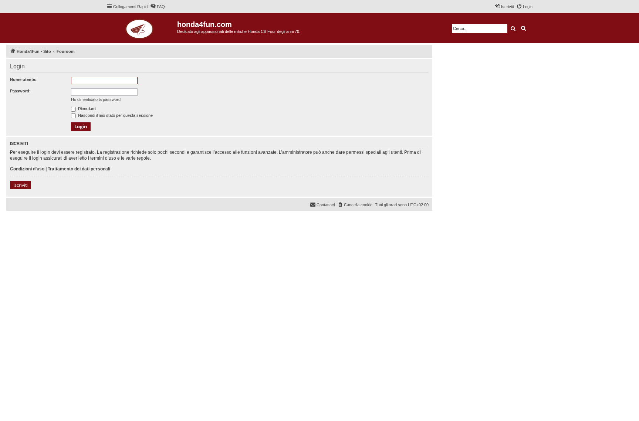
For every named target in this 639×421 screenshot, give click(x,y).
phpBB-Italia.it (56, 222)
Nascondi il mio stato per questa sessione (115, 115)
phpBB (34, 217)
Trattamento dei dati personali (79, 169)
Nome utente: (23, 79)
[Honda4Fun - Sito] (141, 28)
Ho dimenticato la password (96, 99)
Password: (20, 91)
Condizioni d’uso (27, 169)
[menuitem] (157, 6)
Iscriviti (20, 185)
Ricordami (86, 108)
